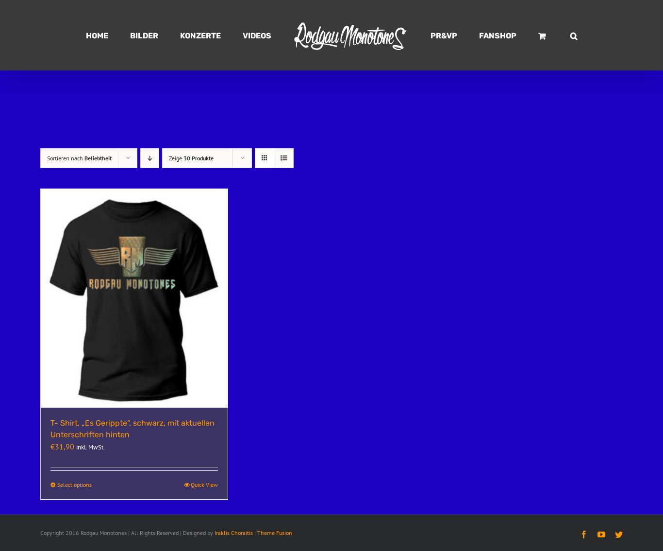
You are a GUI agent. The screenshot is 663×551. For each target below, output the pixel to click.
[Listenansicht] (283, 158)
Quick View (204, 484)
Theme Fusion (274, 532)
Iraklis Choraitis (234, 532)
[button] (528, 35)
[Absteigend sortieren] (149, 158)
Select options (74, 484)
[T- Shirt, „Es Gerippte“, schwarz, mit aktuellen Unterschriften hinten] (134, 298)
